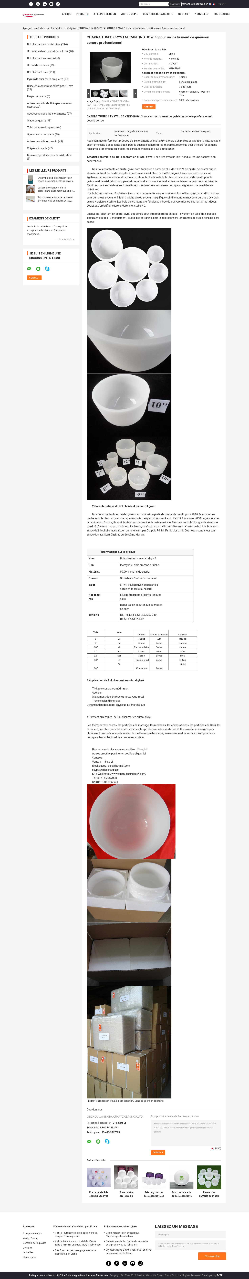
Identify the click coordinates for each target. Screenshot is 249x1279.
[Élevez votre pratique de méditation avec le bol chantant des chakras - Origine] (126, 1177)
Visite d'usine (129, 14)
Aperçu (66, 14)
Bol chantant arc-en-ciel (41, 58)
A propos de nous (105, 14)
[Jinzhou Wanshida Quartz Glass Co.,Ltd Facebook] (31, 4)
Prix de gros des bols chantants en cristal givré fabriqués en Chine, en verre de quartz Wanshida (154, 1194)
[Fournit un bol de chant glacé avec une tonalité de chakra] (99, 1177)
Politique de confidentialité (43, 1275)
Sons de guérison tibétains (149, 1100)
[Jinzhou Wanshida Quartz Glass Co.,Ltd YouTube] (51, 4)
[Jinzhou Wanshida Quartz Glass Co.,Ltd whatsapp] (40, 269)
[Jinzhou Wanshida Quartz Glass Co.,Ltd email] (31, 269)
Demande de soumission (194, 4)
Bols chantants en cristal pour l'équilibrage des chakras (122, 1234)
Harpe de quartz (36, 96)
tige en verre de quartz (40, 134)
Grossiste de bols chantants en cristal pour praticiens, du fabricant (127, 1243)
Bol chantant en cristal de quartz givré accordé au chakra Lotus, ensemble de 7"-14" (55, 200)
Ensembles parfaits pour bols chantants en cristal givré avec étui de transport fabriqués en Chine (209, 1194)
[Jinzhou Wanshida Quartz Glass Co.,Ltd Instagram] (58, 4)
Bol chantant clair (37, 72)
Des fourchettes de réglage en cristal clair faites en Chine (75, 1252)
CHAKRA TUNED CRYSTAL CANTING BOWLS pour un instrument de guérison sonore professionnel (108, 105)
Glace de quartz (36, 120)
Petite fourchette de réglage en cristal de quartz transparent (76, 1234)
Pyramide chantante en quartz (45, 79)
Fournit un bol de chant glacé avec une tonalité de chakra (98, 1194)
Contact (184, 14)
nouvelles (201, 14)
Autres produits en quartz (42, 141)
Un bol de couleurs (38, 65)
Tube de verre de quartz (41, 127)
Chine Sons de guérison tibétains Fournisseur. (84, 1275)
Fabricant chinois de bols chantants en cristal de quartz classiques (181, 1194)
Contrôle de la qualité (158, 14)
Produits (82, 14)
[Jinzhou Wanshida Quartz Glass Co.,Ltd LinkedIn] (45, 4)
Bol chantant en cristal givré (61, 28)
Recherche (175, 4)
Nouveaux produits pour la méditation (49, 155)
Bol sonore (107, 1100)
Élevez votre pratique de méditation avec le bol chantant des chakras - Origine (126, 1194)
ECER (220, 1275)
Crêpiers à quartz (37, 148)
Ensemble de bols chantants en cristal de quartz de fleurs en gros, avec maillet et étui (56, 181)
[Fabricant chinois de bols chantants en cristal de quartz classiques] (181, 1177)
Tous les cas (221, 14)
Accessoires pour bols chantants (46, 113)
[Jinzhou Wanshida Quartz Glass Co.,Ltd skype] (49, 268)
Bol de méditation (123, 1100)
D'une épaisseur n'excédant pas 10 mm (50, 86)
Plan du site (29, 1257)
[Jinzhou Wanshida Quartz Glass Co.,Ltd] (32, 15)
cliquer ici (141, 749)
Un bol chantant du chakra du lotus (47, 51)
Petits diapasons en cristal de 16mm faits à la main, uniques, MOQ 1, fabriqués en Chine (78, 1243)
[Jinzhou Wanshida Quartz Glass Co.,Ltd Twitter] (38, 4)
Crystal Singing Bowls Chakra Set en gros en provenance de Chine (128, 1251)
